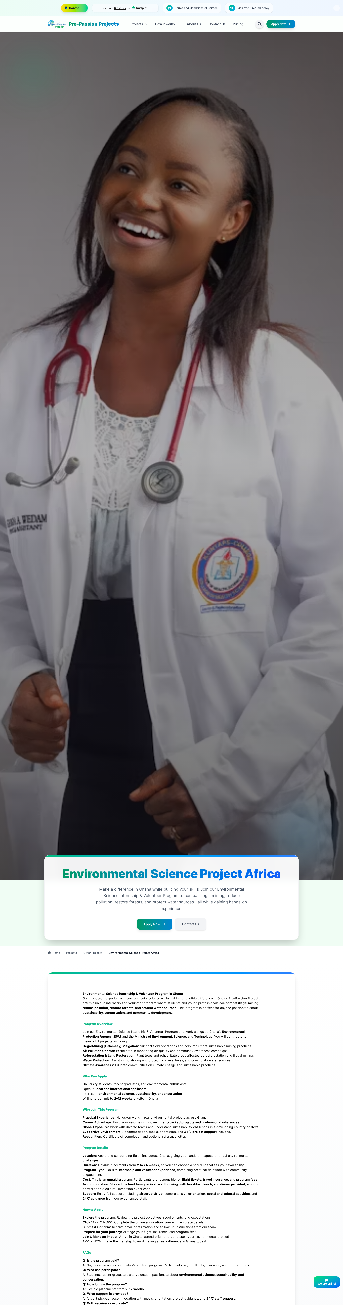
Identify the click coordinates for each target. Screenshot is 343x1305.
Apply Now (278, 24)
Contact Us (217, 24)
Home (56, 952)
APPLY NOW (101, 1222)
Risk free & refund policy (253, 8)
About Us (194, 24)
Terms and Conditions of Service (196, 8)
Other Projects (92, 952)
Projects (71, 952)
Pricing (238, 24)
